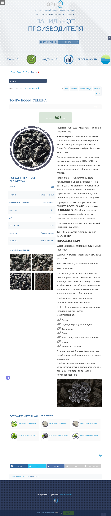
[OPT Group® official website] (55, 501)
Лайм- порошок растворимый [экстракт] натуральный (28, 423)
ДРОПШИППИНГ (55, 10)
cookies (57, 513)
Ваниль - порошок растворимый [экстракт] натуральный (59, 423)
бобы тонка (74, 89)
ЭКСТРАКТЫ (47, 10)
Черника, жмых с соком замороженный (90, 436)
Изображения (97, 107)
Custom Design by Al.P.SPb (66, 495)
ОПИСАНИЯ (62, 10)
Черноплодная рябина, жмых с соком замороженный (59, 436)
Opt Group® (97, 89)
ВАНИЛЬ (37, 10)
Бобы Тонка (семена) (28, 88)
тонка (66, 89)
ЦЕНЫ (41, 10)
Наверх (100, 456)
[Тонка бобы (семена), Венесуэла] (20, 262)
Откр (103, 514)
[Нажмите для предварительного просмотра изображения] (31, 148)
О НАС (68, 10)
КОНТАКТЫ (73, 10)
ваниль (98, 93)
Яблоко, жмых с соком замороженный (28, 436)
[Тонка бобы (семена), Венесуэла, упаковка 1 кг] (42, 281)
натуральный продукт (85, 89)
